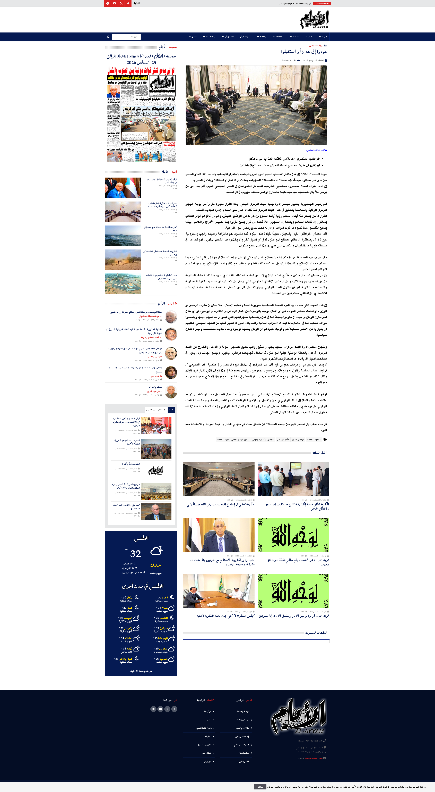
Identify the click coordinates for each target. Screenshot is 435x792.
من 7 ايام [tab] (162, 410)
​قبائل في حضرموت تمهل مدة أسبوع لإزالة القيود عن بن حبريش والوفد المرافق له (126, 422)
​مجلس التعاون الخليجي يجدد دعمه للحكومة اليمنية (226, 616)
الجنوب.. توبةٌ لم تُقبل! (131, 464)
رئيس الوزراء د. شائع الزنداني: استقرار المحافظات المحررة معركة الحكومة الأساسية (162, 205)
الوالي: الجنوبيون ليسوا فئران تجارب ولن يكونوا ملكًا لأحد (162, 181)
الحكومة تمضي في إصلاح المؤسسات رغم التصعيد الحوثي (221, 504)
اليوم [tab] (171, 410)
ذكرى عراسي (156, 376)
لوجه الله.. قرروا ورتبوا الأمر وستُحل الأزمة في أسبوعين (294, 616)
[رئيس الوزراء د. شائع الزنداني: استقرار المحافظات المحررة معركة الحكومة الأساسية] (123, 212)
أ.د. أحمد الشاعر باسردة (151, 337)
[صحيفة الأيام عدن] (315, 19)
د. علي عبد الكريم (154, 391)
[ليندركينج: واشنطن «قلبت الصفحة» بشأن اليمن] (156, 511)
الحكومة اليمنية (314, 439)
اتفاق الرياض (283, 439)
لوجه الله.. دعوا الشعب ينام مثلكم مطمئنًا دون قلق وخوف (298, 562)
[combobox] (126, 37)
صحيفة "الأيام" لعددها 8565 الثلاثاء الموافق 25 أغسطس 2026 (141, 59)
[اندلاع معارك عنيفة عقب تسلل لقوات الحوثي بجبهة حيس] (123, 259)
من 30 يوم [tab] (150, 410)
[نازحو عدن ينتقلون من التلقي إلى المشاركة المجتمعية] (156, 449)
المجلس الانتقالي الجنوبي (263, 439)
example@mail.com (314, 758)
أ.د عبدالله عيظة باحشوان (150, 316)
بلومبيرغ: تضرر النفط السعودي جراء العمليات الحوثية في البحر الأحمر (126, 486)
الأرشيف (136, 3)
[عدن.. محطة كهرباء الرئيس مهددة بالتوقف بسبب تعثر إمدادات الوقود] (123, 283)
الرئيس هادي (298, 439)
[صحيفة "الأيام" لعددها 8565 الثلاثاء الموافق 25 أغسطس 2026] (141, 114)
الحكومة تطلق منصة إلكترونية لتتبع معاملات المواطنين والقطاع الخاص (297, 506)
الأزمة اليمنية (223, 439)
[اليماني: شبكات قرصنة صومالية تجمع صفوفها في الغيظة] (123, 236)
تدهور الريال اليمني (240, 439)
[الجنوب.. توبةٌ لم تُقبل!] (156, 470)
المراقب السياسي (316, 45)
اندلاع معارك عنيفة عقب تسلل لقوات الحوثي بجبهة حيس (160, 252)
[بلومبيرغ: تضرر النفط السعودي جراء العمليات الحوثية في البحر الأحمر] (156, 491)
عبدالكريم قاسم (155, 356)
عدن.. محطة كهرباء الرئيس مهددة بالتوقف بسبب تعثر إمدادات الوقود (161, 276)
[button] (323, 36)
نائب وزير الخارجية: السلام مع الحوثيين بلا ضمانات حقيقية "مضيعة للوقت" (222, 562)
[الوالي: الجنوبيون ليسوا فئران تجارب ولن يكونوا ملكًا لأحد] (123, 188)
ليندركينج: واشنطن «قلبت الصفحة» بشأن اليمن (126, 506)
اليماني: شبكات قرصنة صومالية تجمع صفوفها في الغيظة (160, 229)
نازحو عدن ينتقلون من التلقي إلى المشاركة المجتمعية (127, 442)
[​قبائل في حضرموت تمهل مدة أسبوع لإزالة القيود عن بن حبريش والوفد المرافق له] (156, 425)
